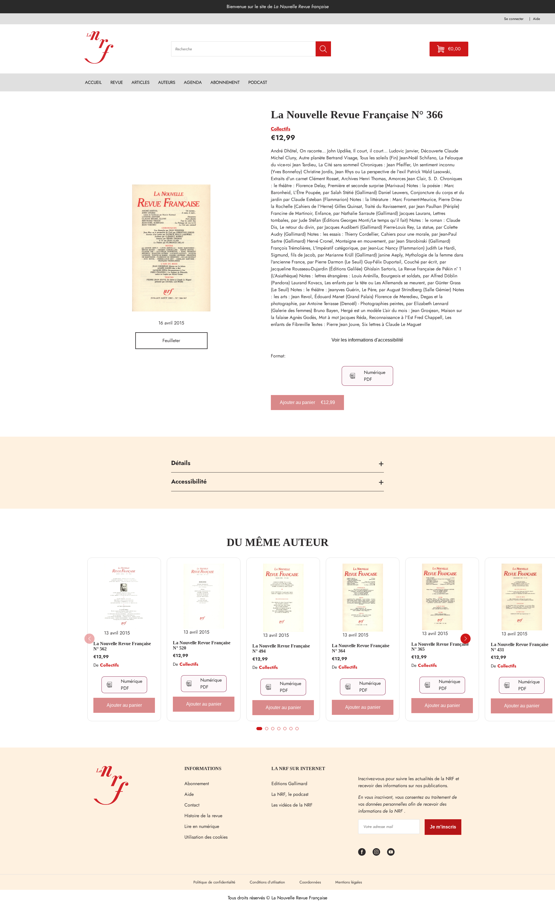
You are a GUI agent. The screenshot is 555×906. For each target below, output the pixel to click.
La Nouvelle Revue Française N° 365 (440, 647)
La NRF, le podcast (289, 794)
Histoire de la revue (203, 815)
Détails (180, 463)
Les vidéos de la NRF (291, 805)
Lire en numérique (201, 826)
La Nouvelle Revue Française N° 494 (281, 648)
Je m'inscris (443, 826)
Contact (191, 805)
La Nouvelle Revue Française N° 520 (201, 645)
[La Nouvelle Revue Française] (111, 803)
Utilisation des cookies (205, 837)
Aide (189, 794)
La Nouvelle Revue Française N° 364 (360, 648)
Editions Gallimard (289, 783)
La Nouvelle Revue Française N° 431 (519, 647)
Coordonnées (310, 882)
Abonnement (196, 783)
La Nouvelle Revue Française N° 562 (122, 646)
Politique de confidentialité (214, 882)
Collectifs (280, 129)
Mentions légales (348, 882)
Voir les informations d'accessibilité (367, 339)
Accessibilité (189, 481)
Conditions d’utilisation (267, 882)
